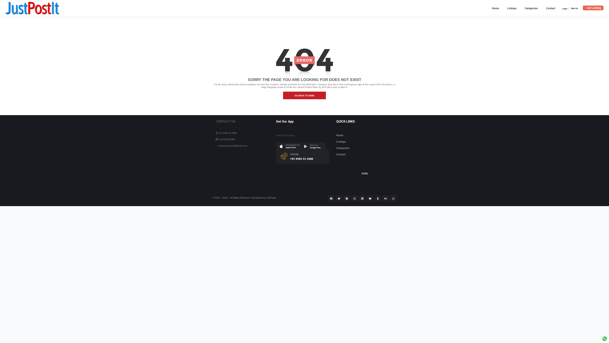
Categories (531, 8)
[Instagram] (354, 198)
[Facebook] (331, 198)
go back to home (304, 95)
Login (564, 9)
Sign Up (574, 8)
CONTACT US (226, 121)
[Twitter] (339, 198)
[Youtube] (370, 198)
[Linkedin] (362, 198)
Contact (550, 8)
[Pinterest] (347, 198)
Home (495, 8)
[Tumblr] (378, 198)
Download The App (285, 135)
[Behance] (386, 198)
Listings (512, 8)
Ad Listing (594, 8)
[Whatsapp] (393, 198)
